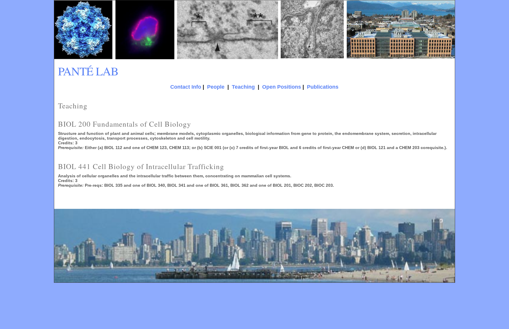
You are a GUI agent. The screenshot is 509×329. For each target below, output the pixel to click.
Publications (322, 87)
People (215, 87)
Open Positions (281, 87)
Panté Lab (88, 71)
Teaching (243, 87)
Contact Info (185, 87)
